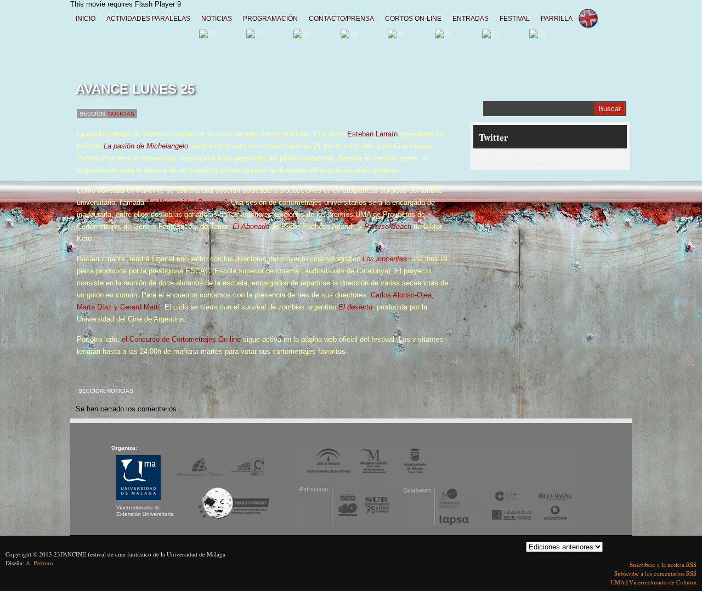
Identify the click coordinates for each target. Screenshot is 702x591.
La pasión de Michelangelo (146, 146)
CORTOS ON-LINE (413, 18)
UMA (618, 582)
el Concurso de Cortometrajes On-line (182, 339)
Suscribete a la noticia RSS (663, 564)
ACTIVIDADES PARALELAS (148, 18)
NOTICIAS (216, 18)
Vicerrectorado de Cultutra (663, 582)
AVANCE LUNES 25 (135, 89)
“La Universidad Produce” (186, 202)
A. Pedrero (39, 563)
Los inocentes (385, 259)
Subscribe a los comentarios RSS (655, 573)
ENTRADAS (470, 18)
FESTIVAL (515, 18)
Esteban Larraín (372, 134)
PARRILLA (557, 18)
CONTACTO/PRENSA (341, 18)
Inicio (85, 18)
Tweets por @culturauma (513, 163)
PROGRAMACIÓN (270, 18)
